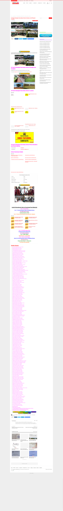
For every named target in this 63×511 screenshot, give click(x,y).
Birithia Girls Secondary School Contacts (18, 353)
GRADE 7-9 (28, 411)
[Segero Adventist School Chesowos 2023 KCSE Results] (24, 445)
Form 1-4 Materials (31, 0)
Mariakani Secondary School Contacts (18, 339)
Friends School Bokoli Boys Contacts (17, 400)
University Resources (24, 239)
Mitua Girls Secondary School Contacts (18, 289)
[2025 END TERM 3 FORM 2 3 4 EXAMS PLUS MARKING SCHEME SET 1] (26, 224)
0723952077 (30, 71)
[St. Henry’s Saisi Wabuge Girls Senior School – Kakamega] (12, 126)
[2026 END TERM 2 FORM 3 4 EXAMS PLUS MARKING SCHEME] (12, 218)
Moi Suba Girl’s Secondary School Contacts (18, 397)
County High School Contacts (16, 346)
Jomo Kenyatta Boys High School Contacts (18, 372)
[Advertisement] (31, 10)
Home (12, 467)
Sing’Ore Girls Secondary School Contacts (18, 378)
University (34, 467)
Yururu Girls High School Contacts (17, 350)
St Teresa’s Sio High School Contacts (17, 405)
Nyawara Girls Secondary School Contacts (18, 333)
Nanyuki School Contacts (16, 390)
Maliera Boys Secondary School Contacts (18, 297)
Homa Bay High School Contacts (17, 381)
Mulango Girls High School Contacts (17, 393)
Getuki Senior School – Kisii (32, 125)
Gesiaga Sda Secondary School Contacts (18, 376)
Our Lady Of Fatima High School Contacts (18, 275)
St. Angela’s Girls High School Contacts (18, 265)
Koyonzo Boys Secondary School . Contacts (18, 342)
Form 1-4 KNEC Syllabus (24, 234)
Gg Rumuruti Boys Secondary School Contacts (19, 396)
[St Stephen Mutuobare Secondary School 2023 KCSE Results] (24, 436)
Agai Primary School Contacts (17, 334)
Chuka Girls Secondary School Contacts (18, 330)
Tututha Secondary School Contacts (17, 273)
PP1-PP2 (14, 467)
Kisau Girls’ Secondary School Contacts (18, 331)
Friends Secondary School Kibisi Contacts (18, 311)
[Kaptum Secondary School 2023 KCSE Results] (33, 453)
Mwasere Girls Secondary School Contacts (18, 277)
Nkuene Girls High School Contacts (17, 308)
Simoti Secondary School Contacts (17, 284)
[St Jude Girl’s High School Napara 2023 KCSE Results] (33, 436)
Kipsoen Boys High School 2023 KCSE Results (30, 157)
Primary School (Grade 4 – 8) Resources (24, 240)
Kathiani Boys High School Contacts (17, 391)
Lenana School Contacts (16, 375)
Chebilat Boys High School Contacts (17, 324)
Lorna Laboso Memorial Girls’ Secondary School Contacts (20, 270)
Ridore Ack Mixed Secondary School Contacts (19, 298)
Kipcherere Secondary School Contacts (18, 366)
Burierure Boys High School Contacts (18, 294)
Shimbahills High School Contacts (17, 364)
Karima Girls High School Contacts (17, 369)
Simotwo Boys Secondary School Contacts (18, 259)
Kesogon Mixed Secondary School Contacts (18, 304)
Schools (37, 20)
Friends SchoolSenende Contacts (17, 320)
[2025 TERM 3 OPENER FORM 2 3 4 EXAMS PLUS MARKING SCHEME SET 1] (12, 227)
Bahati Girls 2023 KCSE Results (14, 157)
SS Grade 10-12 (25, 467)
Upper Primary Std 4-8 (20, 0)
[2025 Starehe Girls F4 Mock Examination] (26, 227)
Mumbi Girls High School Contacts (17, 363)
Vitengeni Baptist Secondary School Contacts (19, 257)
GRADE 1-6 (34, 411)
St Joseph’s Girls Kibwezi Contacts (17, 281)
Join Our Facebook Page (25, 51)
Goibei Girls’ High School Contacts (17, 386)
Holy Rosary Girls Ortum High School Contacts (19, 264)
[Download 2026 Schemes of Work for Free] (26, 221)
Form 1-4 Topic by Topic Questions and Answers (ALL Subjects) (24, 214)
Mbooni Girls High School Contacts (17, 314)
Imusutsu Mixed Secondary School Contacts (18, 340)
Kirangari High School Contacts (17, 249)
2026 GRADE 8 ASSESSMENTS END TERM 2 (45, 44)
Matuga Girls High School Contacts (17, 322)
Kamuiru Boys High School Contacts (17, 300)
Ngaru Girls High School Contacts (17, 359)
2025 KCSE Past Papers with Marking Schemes (16, 106)
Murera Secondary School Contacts (17, 382)
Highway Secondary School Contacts (17, 293)
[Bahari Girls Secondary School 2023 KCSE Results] (16, 436)
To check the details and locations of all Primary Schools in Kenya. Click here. (23, 408)
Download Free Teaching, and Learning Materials (19, 410)
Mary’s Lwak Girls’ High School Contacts (18, 377)
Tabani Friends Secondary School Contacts (18, 282)
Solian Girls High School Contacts (17, 295)
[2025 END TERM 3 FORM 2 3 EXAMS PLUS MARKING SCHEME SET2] (12, 224)
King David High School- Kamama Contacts (18, 267)
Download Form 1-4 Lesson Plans (24, 235)
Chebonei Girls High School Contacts (17, 291)
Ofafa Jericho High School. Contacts (17, 341)
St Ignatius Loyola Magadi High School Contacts (19, 262)
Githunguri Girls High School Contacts (18, 268)
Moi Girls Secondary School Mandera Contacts (19, 362)
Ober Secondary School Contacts (17, 325)
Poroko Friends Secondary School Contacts (18, 335)
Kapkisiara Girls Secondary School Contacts (18, 383)
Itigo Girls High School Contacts (17, 285)
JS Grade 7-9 (20, 467)
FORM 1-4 (22, 411)
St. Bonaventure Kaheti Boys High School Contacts (19, 310)
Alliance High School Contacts (17, 380)
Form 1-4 (29, 467)
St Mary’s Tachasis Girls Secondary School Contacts (19, 278)
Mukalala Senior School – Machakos (33, 108)
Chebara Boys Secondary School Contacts (18, 365)
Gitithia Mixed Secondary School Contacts (18, 276)
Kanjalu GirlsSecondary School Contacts (18, 290)
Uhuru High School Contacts (16, 403)
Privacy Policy (25, 469)
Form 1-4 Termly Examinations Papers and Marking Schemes (24, 210)
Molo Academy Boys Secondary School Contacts (19, 361)
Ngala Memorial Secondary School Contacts (18, 306)
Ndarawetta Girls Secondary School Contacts (19, 348)
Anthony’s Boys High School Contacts (18, 373)
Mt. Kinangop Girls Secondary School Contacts (19, 251)
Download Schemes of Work (24, 212)
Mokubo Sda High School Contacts (17, 248)
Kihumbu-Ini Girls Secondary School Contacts (19, 271)
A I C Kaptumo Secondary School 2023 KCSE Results (17, 159)
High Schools (34, 20)
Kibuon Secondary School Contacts (17, 299)
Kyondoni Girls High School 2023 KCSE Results (30, 159)
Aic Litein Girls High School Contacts (17, 286)
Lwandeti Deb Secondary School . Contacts (18, 319)
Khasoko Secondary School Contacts (17, 307)
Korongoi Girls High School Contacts (17, 352)
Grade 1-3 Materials (26, 0)
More (47, 3)
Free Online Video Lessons (24, 211)
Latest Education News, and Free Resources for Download (20, 409)
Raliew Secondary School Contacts (17, 303)
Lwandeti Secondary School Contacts (17, 351)
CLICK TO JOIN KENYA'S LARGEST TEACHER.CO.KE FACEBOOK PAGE (46, 35)
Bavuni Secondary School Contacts (17, 312)
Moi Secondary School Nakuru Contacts (18, 336)
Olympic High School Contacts (17, 337)
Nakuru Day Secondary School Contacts (18, 326)
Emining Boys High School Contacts (17, 356)
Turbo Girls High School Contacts (17, 395)
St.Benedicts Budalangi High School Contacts (19, 327)
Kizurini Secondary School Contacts (17, 309)
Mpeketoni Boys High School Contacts (18, 328)
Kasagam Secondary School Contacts (18, 318)
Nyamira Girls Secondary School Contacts (18, 368)
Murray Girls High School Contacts (17, 404)
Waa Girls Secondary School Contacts (18, 332)
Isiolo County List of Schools (16, 407)
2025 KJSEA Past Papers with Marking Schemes (45, 41)
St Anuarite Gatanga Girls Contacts (17, 347)
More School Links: (15, 406)
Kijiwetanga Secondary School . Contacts (18, 254)
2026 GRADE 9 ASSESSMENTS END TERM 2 (45, 46)
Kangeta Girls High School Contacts (17, 296)
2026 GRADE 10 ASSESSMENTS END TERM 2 (45, 47)
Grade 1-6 (17, 467)
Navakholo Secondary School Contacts (18, 389)
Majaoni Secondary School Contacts (17, 255)
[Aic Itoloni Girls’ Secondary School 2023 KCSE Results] (16, 453)
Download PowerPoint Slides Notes (24, 231)
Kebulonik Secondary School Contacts (18, 388)
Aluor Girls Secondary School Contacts (18, 401)
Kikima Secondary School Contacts (17, 338)
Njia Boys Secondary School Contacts (18, 392)
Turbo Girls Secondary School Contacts (18, 394)
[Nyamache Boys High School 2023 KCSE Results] (33, 445)
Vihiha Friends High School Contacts (17, 374)
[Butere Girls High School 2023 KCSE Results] (24, 453)
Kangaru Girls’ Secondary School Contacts (18, 280)
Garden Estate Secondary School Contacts (18, 256)
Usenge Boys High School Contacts (17, 323)
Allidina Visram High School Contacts (17, 258)
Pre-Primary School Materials (24, 242)
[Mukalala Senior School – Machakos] (26, 109)
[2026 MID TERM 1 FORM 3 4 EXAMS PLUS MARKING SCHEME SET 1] (12, 221)
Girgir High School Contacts (16, 283)
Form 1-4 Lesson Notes (24, 208)
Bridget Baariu (16, 71)
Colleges (32, 467)
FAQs (28, 469)
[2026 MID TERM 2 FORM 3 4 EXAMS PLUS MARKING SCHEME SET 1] (26, 218)
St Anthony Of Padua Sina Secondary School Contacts (20, 266)
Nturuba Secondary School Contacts (17, 355)
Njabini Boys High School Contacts (17, 263)
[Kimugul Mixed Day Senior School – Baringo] (26, 112)
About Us (38, 467)
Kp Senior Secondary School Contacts (18, 358)
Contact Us (40, 467)
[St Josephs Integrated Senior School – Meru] (12, 112)
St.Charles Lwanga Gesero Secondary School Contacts (20, 387)
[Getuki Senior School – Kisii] (26, 126)
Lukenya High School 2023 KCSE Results (30, 155)
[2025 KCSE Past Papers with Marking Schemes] (12, 95)
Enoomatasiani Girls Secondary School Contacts (19, 272)
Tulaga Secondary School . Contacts (17, 344)
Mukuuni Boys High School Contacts (17, 317)
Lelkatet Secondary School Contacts (17, 252)
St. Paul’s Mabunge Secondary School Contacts (19, 250)
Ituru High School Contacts (16, 279)
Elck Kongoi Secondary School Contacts (18, 367)
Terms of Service (22, 469)
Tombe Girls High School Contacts (17, 321)
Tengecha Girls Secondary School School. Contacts (19, 360)
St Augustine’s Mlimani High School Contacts (19, 269)
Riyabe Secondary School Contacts (17, 345)
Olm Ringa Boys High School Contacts (18, 379)
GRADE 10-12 (16, 411)
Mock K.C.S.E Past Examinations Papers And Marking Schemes (24, 238)
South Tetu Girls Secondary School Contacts (18, 292)
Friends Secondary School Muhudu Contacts (18, 354)
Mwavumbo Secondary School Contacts (18, 253)
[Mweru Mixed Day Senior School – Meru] (26, 95)
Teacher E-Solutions (50, 469)
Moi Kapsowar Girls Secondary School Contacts (19, 402)
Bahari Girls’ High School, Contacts (17, 349)
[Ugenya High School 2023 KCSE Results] (16, 445)
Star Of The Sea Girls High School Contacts (18, 305)
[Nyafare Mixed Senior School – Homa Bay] (12, 109)
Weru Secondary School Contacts (17, 313)
